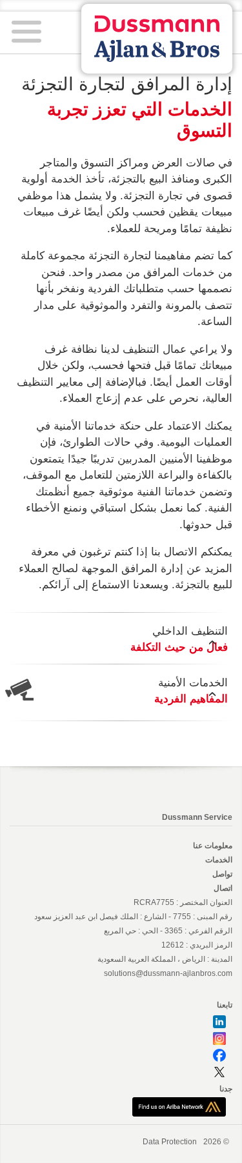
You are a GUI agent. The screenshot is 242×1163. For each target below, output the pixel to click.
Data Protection (170, 1141)
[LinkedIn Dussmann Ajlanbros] (219, 1021)
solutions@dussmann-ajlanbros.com (168, 973)
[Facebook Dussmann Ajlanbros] (219, 1055)
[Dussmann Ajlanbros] (179, 1106)
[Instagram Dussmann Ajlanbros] (219, 1038)
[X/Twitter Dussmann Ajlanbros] (219, 1072)
